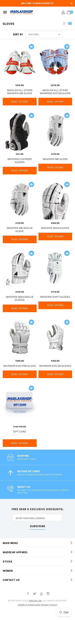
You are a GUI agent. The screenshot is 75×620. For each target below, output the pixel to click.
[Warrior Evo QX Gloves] (55, 337)
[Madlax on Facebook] (27, 594)
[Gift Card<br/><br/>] (20, 403)
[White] (7, 282)
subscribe (37, 526)
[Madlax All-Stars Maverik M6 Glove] (20, 62)
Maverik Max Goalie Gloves (19, 298)
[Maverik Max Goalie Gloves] (20, 268)
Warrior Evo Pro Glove (19, 366)
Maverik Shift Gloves (55, 297)
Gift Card (19, 431)
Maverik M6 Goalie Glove (20, 229)
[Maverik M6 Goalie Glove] (20, 199)
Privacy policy (49, 604)
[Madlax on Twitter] (34, 594)
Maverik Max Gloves (55, 228)
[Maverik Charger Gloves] (20, 131)
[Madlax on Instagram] (48, 594)
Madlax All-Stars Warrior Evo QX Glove (55, 91)
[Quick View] (31, 46)
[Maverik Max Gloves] (55, 208)
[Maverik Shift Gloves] (55, 268)
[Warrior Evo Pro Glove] (20, 337)
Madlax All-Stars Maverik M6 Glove (19, 91)
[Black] (7, 144)
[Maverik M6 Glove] (55, 130)
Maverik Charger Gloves (19, 160)
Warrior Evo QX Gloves (55, 366)
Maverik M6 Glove (55, 159)
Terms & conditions (29, 604)
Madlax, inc (35, 600)
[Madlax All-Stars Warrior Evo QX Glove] (55, 62)
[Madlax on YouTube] (41, 594)
